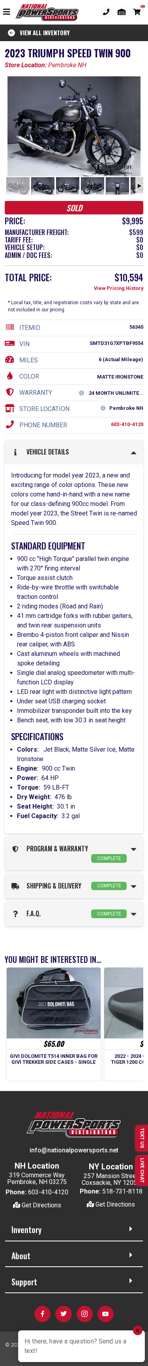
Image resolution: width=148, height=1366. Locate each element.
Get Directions (40, 1205)
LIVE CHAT (142, 1170)
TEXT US (142, 1138)
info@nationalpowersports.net (74, 1150)
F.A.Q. (72, 913)
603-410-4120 (127, 424)
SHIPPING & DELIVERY (72, 885)
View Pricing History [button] (118, 288)
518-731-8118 (122, 1191)
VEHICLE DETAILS (46, 452)
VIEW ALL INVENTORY (42, 32)
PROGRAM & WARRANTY (72, 852)
